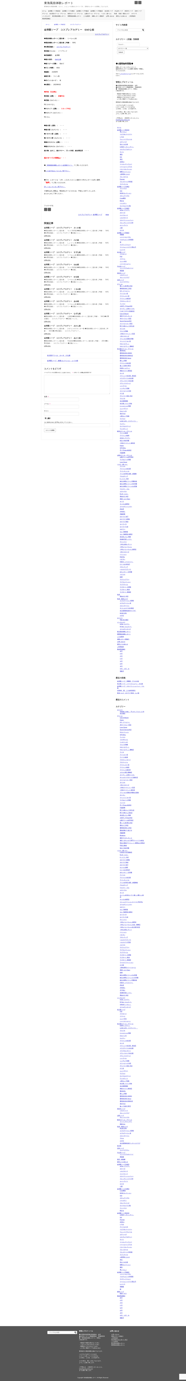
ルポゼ (122, 615)
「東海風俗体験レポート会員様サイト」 (60, 165)
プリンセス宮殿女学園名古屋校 (129, 792)
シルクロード (124, 217)
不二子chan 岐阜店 (125, 450)
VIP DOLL (123, 448)
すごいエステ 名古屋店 (127, 608)
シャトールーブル (125, 237)
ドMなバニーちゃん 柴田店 (128, 549)
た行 (121, 658)
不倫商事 (122, 453)
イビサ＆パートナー (126, 134)
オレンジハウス (124, 1117)
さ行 (121, 656)
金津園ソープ (97, 214)
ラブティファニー (125, 244)
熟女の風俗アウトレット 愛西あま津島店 (132, 843)
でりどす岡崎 (124, 331)
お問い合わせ (110, 16)
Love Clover (123, 462)
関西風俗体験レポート (74, 16)
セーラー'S (123, 914)
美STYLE (122, 413)
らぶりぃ (122, 423)
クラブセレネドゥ (125, 1051)
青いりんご (123, 131)
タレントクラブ (124, 277)
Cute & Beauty (124, 313)
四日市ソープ (129, 11)
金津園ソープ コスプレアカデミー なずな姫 (62, 314)
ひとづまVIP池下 (125, 564)
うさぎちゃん (124, 739)
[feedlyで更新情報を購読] (136, 2)
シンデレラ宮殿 (124, 388)
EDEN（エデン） (125, 368)
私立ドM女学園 (124, 440)
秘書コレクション (125, 171)
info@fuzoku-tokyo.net (86, 1369)
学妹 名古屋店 (124, 620)
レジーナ (122, 249)
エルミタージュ (124, 605)
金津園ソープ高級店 (96, 11)
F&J (121, 256)
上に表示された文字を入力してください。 (59, 422)
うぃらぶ (122, 303)
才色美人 (122, 511)
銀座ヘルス (123, 1293)
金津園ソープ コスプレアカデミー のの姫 (61, 240)
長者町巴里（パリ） (126, 539)
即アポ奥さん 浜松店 (126, 812)
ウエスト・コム (124, 489)
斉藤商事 (122, 514)
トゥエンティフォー (126, 164)
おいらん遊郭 (124, 867)
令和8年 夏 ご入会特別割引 (126, 690)
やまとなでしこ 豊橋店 (127, 346)
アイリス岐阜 (124, 433)
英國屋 (122, 234)
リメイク (122, 802)
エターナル (123, 491)
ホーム (44, 11)
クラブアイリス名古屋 (126, 378)
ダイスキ (122, 328)
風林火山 (122, 1124)
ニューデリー (124, 408)
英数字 (122, 671)
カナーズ (122, 212)
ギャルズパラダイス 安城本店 (129, 777)
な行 (121, 661)
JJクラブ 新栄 (124, 521)
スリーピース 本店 (125, 391)
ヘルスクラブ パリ (125, 569)
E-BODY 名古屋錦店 (126, 852)
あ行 (121, 651)
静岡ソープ (120, 1291)
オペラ (122, 501)
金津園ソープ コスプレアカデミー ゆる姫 (61, 277)
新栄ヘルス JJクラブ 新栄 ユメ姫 (128, 693)
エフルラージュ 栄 (125, 603)
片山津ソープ (119, 11)
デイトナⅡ (123, 542)
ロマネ (122, 230)
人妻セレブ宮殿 (124, 416)
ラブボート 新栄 (125, 589)
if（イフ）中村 (124, 479)
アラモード (123, 254)
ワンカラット (124, 428)
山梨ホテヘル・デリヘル (92, 13)
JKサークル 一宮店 (125, 318)
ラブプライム (124, 584)
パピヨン (122, 559)
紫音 (121, 154)
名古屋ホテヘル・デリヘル (58, 13)
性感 (115, 13)
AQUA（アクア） (125, 438)
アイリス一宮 (124, 293)
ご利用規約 (132, 16)
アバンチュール (124, 471)
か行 (121, 653)
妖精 (121, 577)
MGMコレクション (125, 193)
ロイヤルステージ (125, 426)
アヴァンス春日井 (125, 298)
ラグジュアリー (124, 579)
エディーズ (123, 142)
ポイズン (122, 795)
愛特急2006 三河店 (125, 288)
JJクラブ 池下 (124, 516)
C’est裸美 (123, 198)
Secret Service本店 (125, 321)
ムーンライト (124, 225)
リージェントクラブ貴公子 (128, 247)
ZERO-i (122, 162)
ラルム (122, 1138)
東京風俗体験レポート (59, 16)
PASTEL (122, 557)
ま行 (121, 666)
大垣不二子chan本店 (126, 306)
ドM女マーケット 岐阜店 (127, 443)
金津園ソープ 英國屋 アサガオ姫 (128, 681)
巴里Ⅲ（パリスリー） (126, 562)
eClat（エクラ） (125, 624)
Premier (122, 179)
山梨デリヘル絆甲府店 (126, 457)
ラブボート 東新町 (125, 592)
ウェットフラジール (126, 139)
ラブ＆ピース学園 (125, 459)
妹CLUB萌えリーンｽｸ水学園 (128, 484)
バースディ (123, 203)
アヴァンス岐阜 (124, 435)
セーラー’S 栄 (124, 526)
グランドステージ (125, 383)
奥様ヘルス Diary (125, 499)
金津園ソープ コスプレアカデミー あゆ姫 (61, 301)
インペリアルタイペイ (126, 268)
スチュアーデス (124, 196)
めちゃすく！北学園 (126, 572)
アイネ (122, 752)
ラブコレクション (125, 582)
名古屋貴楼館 (124, 401)
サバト (122, 152)
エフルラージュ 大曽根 (127, 600)
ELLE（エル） (124, 494)
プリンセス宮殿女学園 (126, 338)
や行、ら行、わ (124, 668)
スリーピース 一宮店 (126, 323)
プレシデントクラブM (126, 222)
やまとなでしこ (124, 344)
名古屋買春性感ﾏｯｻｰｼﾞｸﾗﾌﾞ (128, 610)
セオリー (122, 529)
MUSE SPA (123, 613)
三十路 (122, 965)
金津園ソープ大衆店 (68, 11)
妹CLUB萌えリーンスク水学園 (129, 977)
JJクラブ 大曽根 (125, 519)
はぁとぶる (123, 411)
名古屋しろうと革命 (126, 403)
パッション (123, 554)
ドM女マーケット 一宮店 (127, 333)
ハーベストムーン (125, 264)
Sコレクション (124, 732)
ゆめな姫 (58, 59)
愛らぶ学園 (123, 360)
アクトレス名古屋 (125, 468)
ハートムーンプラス (126, 166)
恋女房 (122, 509)
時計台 (122, 201)
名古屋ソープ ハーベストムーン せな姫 (130, 683)
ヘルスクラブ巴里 (125, 942)
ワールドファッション (126, 962)
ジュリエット (124, 215)
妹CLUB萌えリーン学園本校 (128, 481)
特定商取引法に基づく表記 (119, 1339)
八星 (121, 228)
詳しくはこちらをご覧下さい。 (55, 187)
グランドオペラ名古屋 (126, 381)
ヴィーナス (123, 188)
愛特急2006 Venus (125, 358)
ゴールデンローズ (125, 629)
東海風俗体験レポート (58, 3)
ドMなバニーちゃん (126, 547)
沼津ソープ (138, 11)
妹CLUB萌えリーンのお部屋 (128, 486)
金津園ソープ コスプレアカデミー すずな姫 (62, 252)
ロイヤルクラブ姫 (125, 206)
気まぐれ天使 (124, 144)
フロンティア (124, 567)
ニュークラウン (124, 281)
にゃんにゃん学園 (125, 406)
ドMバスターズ (124, 336)
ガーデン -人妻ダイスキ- (127, 308)
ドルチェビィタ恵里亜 (126, 239)
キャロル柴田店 (124, 504)
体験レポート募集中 (98, 16)
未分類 (119, 1146)
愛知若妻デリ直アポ (126, 830)
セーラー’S (123, 524)
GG (121, 157)
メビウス (122, 574)
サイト (46, 411)
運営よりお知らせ (121, 16)
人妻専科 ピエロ (125, 174)
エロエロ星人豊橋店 (126, 772)
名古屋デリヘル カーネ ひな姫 (58, 355)
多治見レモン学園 (125, 537)
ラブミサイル (124, 184)
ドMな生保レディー (126, 544)
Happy (122, 445)
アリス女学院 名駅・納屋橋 (128, 473)
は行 (121, 663)
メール (47, 404)
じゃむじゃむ (124, 742)
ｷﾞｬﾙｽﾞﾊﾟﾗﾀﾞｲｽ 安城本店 (127, 311)
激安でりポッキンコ (126, 316)
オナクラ (134, 13)
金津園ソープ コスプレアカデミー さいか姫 (62, 228)
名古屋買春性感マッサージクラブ (130, 1143)
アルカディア (124, 476)
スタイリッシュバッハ (126, 220)
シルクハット (124, 275)
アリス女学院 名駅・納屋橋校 (129, 882)
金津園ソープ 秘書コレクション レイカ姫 (62, 360)
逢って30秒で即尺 (125, 365)
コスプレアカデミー (102, 34)
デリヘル (45, 13)
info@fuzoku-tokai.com (123, 120)
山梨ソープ (120, 1115)
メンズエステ (46, 16)
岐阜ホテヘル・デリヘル (75, 13)
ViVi (121, 191)
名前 (46, 396)
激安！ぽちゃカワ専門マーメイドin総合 (132, 840)
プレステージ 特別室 (126, 181)
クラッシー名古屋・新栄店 (128, 376)
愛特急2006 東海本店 (126, 355)
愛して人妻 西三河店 (126, 286)
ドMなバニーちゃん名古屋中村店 (130, 927)
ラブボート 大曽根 (125, 587)
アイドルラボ (124, 1227)
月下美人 (122, 990)
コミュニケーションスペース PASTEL (131, 902)
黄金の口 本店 (124, 496)
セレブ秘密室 (124, 531)
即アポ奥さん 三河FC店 (127, 326)
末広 (121, 159)
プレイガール (124, 176)
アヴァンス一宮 (124, 296)
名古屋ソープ (109, 11)
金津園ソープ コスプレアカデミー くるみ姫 (62, 289)
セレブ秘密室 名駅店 (126, 534)
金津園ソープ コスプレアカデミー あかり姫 (62, 338)
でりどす (122, 398)
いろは (122, 137)
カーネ (122, 373)
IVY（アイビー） (125, 291)
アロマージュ (124, 762)
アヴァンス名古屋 (125, 363)
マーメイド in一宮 (125, 341)
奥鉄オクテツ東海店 (126, 370)
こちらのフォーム (125, 73)
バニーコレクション (126, 169)
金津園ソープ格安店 (54, 11)
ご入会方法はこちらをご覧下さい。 (58, 171)
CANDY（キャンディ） (127, 147)
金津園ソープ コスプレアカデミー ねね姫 (61, 264)
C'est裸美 (123, 1190)
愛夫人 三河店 (124, 825)
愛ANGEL (123, 350)
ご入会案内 (86, 16)
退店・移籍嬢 (121, 1159)
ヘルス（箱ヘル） (106, 13)
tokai (107, 214)
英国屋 (122, 270)
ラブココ (122, 418)
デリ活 (122, 393)
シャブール (123, 386)
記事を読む (47, 236)
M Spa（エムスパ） (126, 626)
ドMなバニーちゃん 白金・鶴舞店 (130, 924)
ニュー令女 (123, 261)
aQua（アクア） (125, 210)
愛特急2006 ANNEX (126, 353)
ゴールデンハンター (126, 506)
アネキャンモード (125, 301)
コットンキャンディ (126, 1121)
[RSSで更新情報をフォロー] (139, 2)
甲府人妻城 (123, 845)
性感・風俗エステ (124, 13)
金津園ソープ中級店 (82, 11)
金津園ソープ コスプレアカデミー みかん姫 (62, 326)
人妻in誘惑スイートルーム (128, 967)
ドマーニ (122, 259)
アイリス (122, 466)
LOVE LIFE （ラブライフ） (129, 421)
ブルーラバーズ (124, 1203)
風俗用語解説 (46, 18)
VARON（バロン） (125, 1004)
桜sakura (122, 835)
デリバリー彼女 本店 (126, 396)
